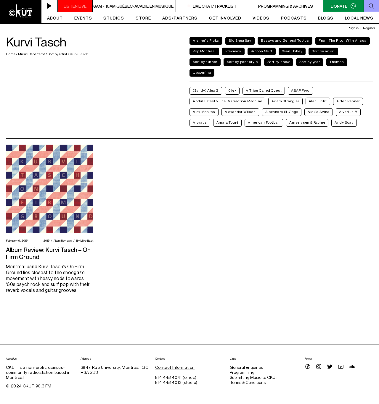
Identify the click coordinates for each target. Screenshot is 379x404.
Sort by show (278, 61)
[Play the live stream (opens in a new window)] (49, 6)
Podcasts (294, 17)
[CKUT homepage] (20, 12)
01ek (232, 90)
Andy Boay (344, 122)
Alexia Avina (319, 111)
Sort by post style (242, 61)
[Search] (371, 6)
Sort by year (309, 61)
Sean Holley (292, 51)
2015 (45, 240)
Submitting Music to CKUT (254, 377)
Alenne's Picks (206, 40)
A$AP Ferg (300, 90)
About (55, 17)
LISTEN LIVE (75, 6)
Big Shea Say (240, 40)
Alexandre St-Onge (281, 111)
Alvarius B (348, 111)
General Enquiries (246, 367)
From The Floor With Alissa (343, 40)
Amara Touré (227, 122)
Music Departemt (31, 54)
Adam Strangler (285, 101)
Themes (337, 61)
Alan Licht (318, 101)
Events (83, 17)
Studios (113, 17)
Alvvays (200, 122)
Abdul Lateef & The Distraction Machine (227, 101)
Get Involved (225, 17)
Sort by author (205, 61)
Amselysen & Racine (307, 122)
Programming (242, 372)
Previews (233, 51)
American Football (264, 122)
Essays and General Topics (285, 40)
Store (143, 17)
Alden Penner (348, 101)
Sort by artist (57, 54)
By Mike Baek (84, 240)
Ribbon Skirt (261, 51)
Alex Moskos (204, 111)
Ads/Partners (179, 17)
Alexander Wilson (240, 111)
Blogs (325, 17)
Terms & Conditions (248, 382)
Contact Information (175, 367)
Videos (261, 17)
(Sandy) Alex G (206, 90)
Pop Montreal (204, 51)
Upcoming (202, 72)
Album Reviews (62, 240)
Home (11, 54)
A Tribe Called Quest (264, 90)
